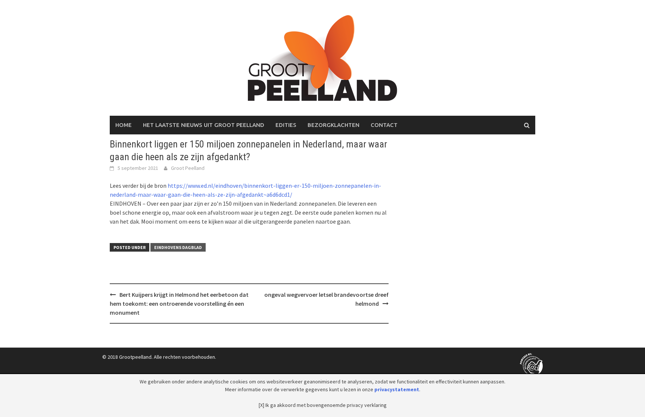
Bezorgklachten (333, 125)
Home (123, 125)
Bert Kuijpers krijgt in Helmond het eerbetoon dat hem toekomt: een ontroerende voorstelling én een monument (179, 303)
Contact (384, 125)
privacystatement (396, 389)
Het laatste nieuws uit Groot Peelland (203, 125)
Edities (285, 125)
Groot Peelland (188, 168)
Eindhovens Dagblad (178, 247)
